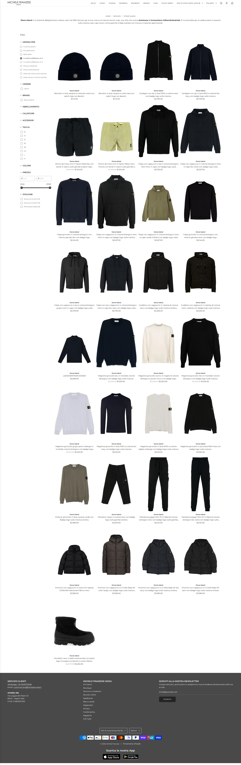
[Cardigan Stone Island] (158, 60)
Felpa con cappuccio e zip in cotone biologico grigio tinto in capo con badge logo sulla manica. (74, 306)
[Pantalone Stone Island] (116, 484)
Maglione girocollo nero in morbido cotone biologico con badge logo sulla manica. (201, 377)
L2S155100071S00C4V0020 (74, 376)
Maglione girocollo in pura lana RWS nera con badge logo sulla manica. (200, 447)
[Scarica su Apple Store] (111, 757)
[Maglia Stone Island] (116, 343)
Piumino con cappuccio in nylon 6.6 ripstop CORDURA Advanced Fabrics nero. (74, 589)
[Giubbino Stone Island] (158, 272)
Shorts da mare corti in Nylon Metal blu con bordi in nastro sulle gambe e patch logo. (74, 165)
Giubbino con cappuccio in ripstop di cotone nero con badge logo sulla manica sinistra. (158, 306)
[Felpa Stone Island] (158, 131)
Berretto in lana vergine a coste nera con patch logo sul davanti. (116, 94)
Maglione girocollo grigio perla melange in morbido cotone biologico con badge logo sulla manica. (74, 448)
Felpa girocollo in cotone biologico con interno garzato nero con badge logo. (200, 235)
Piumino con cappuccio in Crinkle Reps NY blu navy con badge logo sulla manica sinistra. (158, 589)
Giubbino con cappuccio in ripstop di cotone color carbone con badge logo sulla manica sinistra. (200, 306)
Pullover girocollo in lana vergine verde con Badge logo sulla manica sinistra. (74, 518)
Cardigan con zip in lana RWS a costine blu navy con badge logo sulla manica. (200, 94)
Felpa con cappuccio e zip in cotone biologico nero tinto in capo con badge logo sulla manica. (158, 165)
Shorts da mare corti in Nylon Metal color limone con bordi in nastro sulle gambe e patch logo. (116, 165)
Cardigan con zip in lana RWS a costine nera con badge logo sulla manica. (158, 94)
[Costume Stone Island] (74, 131)
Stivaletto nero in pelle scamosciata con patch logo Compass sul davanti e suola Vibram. (74, 659)
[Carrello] (232, 3)
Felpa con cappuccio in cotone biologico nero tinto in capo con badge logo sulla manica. (116, 235)
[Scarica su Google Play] (131, 757)
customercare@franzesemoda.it (27, 687)
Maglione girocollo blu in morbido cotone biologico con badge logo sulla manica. (116, 377)
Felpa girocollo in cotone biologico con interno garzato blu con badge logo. (74, 235)
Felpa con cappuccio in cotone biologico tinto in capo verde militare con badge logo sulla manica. (158, 236)
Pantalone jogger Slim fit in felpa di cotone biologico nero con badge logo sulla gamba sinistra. (158, 518)
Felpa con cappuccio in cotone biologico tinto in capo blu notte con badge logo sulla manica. (200, 165)
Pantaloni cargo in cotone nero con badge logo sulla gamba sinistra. (116, 518)
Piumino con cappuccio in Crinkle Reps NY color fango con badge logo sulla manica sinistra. (116, 589)
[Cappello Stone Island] (74, 60)
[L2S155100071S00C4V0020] (74, 343)
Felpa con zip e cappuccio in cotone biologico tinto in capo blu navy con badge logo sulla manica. (116, 306)
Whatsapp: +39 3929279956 (20, 684)
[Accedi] (226, 3)
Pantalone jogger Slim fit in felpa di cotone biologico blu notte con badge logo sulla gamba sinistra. (201, 518)
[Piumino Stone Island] (74, 555)
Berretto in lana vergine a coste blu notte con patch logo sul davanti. (74, 94)
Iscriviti (167, 699)
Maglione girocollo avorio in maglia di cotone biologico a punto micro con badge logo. (158, 377)
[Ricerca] (221, 3)
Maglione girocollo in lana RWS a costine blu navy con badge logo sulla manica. (116, 447)
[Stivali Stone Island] (74, 625)
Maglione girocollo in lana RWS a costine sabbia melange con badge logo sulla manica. (158, 447)
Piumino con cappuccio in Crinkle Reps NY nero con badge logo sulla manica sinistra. (200, 589)
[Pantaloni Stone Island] (158, 484)
